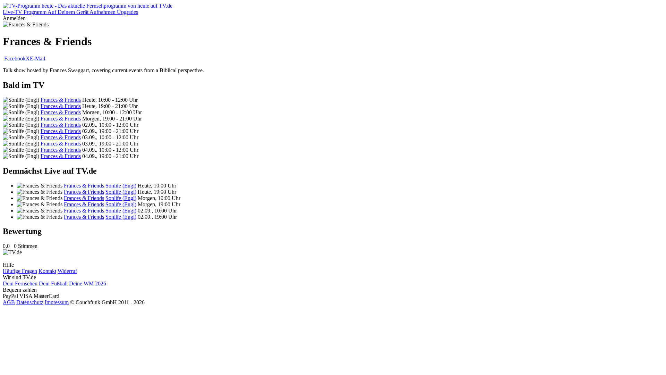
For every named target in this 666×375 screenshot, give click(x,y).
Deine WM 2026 (87, 283)
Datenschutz (29, 302)
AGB (9, 302)
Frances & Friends (61, 100)
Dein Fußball (53, 283)
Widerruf (67, 271)
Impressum (57, 302)
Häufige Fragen (20, 271)
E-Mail (37, 58)
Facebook (15, 58)
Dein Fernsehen (20, 283)
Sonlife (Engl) (120, 186)
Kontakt (47, 271)
